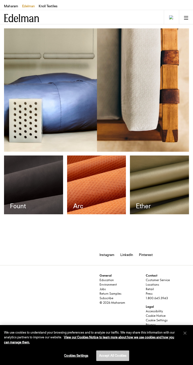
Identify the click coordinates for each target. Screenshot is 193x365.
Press (149, 294)
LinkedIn (126, 254)
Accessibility (154, 311)
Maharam (11, 6)
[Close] (184, 333)
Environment (108, 285)
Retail (150, 289)
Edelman (28, 6)
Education (107, 280)
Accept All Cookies (112, 355)
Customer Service (158, 280)
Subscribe (106, 298)
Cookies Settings (76, 355)
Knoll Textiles (48, 6)
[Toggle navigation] (171, 17)
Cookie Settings (157, 320)
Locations (152, 285)
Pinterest (146, 254)
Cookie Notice (156, 316)
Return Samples (110, 294)
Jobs (103, 289)
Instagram (107, 254)
